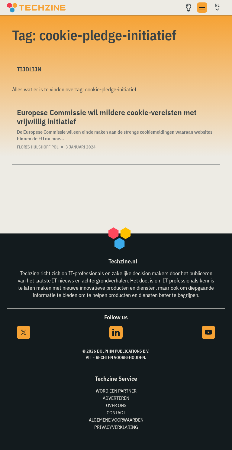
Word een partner (116, 391)
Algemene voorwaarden (116, 420)
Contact (116, 412)
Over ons (116, 405)
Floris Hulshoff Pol (38, 147)
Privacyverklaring (116, 427)
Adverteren (116, 398)
